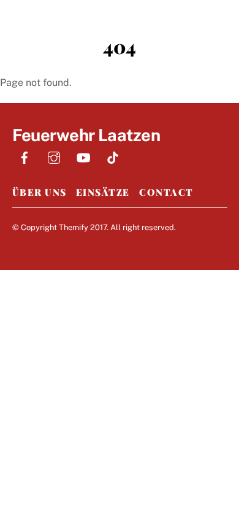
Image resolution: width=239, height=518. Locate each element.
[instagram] (54, 156)
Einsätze (103, 192)
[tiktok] (113, 156)
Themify (73, 227)
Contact (166, 192)
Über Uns (39, 192)
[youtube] (83, 156)
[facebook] (24, 156)
